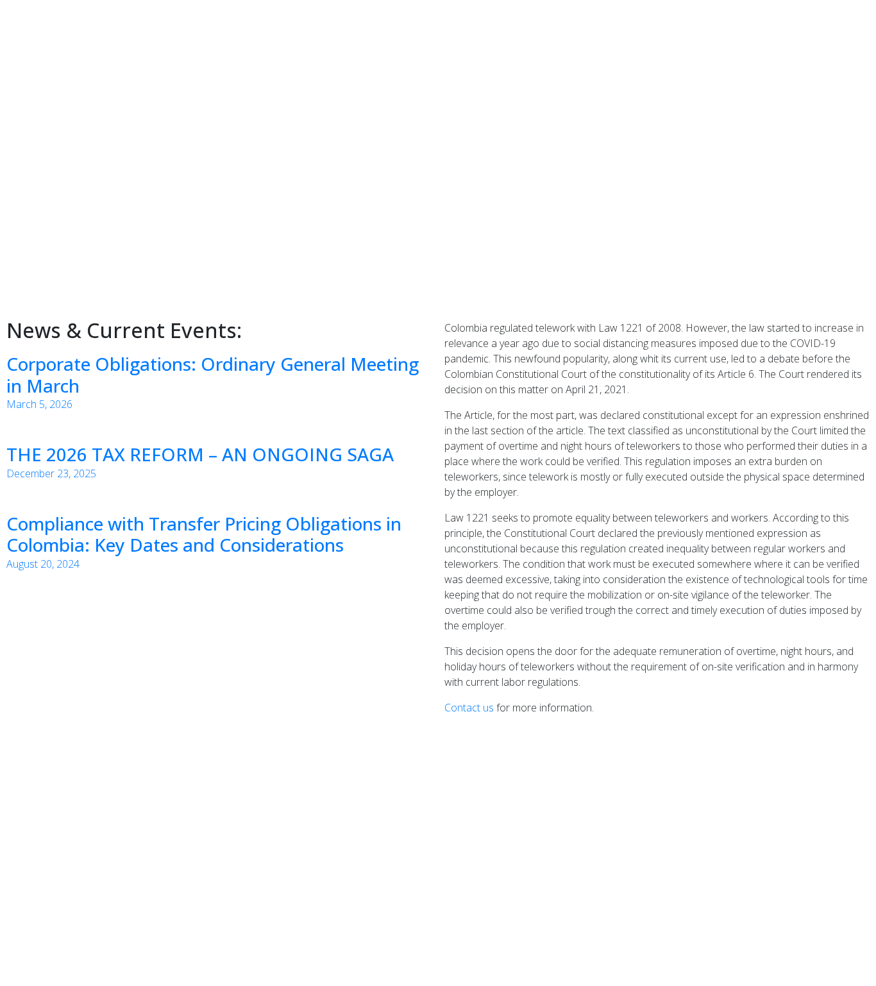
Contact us (469, 708)
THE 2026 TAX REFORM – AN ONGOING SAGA (200, 454)
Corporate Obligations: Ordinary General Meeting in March (212, 375)
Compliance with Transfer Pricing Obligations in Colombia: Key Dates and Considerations (203, 534)
